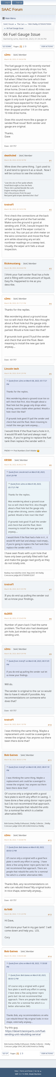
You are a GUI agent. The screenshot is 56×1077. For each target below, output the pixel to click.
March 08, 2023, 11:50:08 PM (15, 840)
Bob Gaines (11, 755)
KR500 (8, 460)
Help (16, 1071)
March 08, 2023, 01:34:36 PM (15, 59)
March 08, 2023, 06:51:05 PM (15, 589)
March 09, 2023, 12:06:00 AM (15, 956)
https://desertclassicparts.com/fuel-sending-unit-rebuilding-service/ (25, 1032)
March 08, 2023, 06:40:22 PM (15, 464)
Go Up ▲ (38, 1071)
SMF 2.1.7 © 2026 (21, 1074)
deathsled (10, 155)
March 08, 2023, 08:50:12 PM (15, 759)
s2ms (7, 54)
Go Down (7, 46)
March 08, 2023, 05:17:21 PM (15, 303)
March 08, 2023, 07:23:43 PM (15, 618)
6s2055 (8, 613)
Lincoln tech (11, 368)
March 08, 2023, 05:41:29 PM (15, 373)
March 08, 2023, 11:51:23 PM (15, 914)
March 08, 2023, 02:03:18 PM (15, 160)
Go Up (5, 1053)
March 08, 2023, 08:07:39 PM (15, 653)
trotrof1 (9, 204)
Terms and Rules (26, 1071)
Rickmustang (12, 263)
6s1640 (8, 909)
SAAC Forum (12, 9)
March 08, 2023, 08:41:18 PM (15, 724)
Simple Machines (35, 1074)
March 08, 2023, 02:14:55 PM (15, 209)
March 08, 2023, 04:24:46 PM (15, 268)
